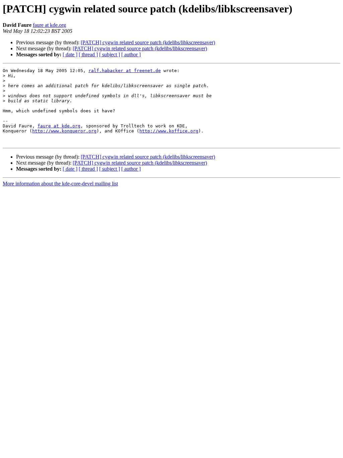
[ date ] (70, 54)
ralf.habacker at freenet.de (124, 70)
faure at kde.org (49, 25)
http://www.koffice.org (168, 130)
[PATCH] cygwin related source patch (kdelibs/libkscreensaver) (148, 42)
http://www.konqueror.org (64, 130)
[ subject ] (109, 54)
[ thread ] (88, 54)
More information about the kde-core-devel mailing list (60, 183)
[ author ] (131, 54)
